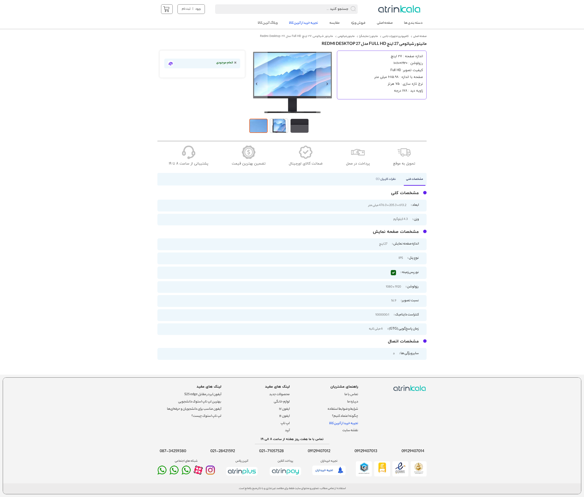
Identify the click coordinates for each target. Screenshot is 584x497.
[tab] (412, 180)
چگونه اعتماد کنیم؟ (345, 416)
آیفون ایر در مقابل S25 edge (202, 394)
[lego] (398, 9)
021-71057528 (271, 451)
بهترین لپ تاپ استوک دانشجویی (199, 402)
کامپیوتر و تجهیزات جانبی (395, 36)
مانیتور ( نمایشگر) (368, 36)
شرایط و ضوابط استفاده (343, 409)
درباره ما (352, 402)
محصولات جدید (279, 394)
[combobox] (280, 9)
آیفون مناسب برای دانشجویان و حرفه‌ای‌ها (194, 409)
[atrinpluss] (241, 476)
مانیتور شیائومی (346, 36)
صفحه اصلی (420, 36)
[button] (258, 83)
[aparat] (198, 473)
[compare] (170, 63)
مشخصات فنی (414, 179)
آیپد (287, 430)
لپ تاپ (285, 423)
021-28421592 (222, 451)
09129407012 (319, 451)
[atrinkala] (186, 472)
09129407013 (366, 451)
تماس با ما (351, 394)
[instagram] (210, 472)
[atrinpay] (285, 476)
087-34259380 (173, 451)
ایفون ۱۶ (284, 416)
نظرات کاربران (386, 179)
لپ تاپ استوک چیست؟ (206, 416)
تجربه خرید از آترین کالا (343, 423)
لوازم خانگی (282, 402)
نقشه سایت (350, 430)
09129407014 (413, 451)
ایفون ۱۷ (284, 409)
